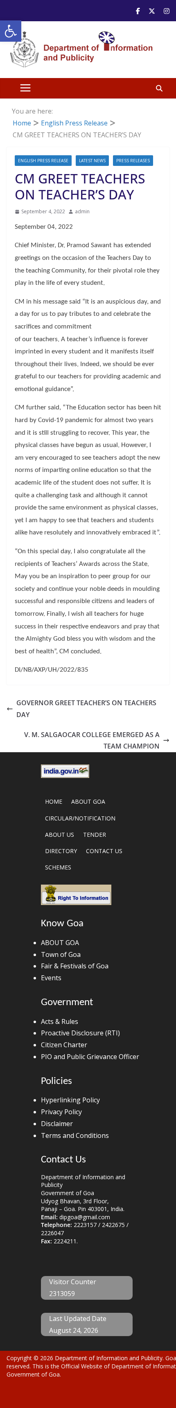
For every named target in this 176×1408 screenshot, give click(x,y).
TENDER (94, 834)
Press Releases (133, 160)
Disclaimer (57, 1123)
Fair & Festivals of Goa (74, 965)
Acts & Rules (59, 1021)
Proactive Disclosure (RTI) (80, 1032)
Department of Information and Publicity (108, 1358)
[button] (10, 31)
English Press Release (43, 160)
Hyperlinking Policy (70, 1099)
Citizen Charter (64, 1044)
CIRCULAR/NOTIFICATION (80, 818)
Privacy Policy (61, 1111)
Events (51, 977)
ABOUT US (59, 834)
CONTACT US (104, 851)
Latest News (92, 160)
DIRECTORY (61, 851)
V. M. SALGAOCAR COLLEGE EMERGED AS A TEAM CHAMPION (92, 740)
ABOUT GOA (88, 801)
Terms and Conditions (75, 1135)
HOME (53, 801)
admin (82, 211)
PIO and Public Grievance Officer (90, 1056)
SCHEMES (58, 867)
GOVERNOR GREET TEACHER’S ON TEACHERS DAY (86, 708)
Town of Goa (61, 954)
